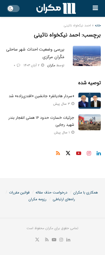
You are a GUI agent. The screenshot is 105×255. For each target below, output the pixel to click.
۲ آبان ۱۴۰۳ (32, 65)
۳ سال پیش (62, 103)
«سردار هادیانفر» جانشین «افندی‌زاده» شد (41, 96)
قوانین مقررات (19, 192)
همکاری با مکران (85, 192)
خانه (98, 25)
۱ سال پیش (62, 132)
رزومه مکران (37, 199)
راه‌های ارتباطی (64, 199)
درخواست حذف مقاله (51, 192)
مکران (51, 65)
